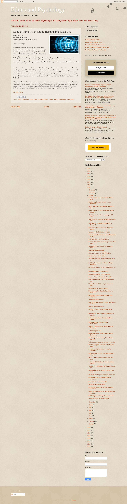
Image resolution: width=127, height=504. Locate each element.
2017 (89, 430)
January (91, 424)
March (91, 418)
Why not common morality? (96, 306)
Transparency (70, 99)
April (90, 416)
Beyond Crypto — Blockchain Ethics (99, 239)
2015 (89, 436)
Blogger (74, 500)
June (90, 410)
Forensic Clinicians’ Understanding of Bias (101, 277)
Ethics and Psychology (38, 9)
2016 (89, 433)
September (92, 402)
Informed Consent (43, 99)
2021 (89, 182)
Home (46, 107)
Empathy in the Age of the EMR (98, 382)
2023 (89, 176)
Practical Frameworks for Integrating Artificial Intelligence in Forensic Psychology (98, 85)
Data (23, 99)
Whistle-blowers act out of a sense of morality (102, 342)
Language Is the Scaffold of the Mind (99, 232)
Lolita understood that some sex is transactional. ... (98, 322)
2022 (89, 179)
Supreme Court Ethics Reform (97, 256)
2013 (89, 441)
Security (56, 99)
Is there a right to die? (95, 330)
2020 (89, 185)
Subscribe (100, 73)
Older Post (77, 107)
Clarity (19, 99)
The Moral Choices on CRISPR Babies (100, 253)
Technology (62, 99)
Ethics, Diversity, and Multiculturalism (96, 127)
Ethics (27, 99)
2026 (89, 168)
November (92, 193)
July (90, 407)
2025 (89, 171)
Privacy (51, 99)
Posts (14, 494)
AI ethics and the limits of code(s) (98, 288)
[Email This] (18, 97)
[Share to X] (22, 97)
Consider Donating (98, 147)
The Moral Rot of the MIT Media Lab (99, 398)
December (92, 190)
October (91, 195)
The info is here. (18, 92)
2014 (89, 438)
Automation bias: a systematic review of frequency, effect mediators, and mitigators (100, 106)
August (91, 405)
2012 (89, 444)
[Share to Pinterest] (25, 97)
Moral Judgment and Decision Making (99, 274)
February (91, 421)
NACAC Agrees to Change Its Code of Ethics (101, 396)
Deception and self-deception (97, 384)
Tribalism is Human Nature (96, 299)
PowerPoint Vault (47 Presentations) (95, 45)
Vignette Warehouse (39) (92, 40)
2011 (89, 446)
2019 (89, 187)
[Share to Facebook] (23, 97)
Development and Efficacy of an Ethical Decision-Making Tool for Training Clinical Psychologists (99, 96)
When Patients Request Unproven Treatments (102, 374)
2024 (89, 174)
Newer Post (15, 107)
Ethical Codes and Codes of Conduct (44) (97, 47)
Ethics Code (33, 99)
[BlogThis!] (20, 97)
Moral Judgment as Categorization (98, 271)
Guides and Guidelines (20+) (93, 42)
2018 (89, 427)
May (90, 413)
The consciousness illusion (96, 250)
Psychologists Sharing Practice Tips (95, 50)
